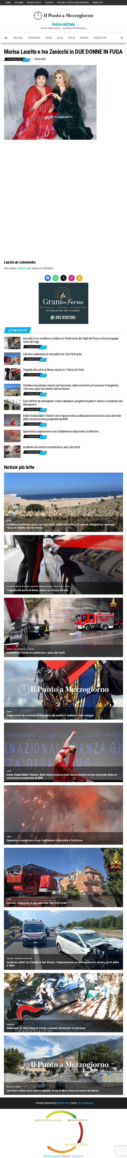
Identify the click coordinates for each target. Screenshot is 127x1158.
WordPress (63, 1103)
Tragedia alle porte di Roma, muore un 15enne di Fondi (53, 369)
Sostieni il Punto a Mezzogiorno (73, 2)
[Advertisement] (63, 162)
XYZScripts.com (78, 1156)
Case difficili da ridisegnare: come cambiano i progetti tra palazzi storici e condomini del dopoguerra (72, 402)
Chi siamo (19, 2)
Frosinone (34, 37)
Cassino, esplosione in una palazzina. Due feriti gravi (52, 354)
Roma (48, 37)
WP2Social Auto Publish (52, 1156)
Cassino (18, 37)
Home (8, 2)
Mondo (84, 37)
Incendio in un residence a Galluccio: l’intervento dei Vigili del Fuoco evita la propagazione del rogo (71, 340)
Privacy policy (34, 2)
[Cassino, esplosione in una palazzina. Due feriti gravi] (12, 358)
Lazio (60, 37)
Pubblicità (97, 2)
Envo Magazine (85, 1103)
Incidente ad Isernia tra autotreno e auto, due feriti (51, 447)
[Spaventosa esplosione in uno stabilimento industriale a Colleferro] (12, 435)
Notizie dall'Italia (63, 24)
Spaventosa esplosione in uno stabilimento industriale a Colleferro (60, 431)
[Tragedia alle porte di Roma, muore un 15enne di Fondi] (12, 374)
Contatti (49, 2)
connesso (22, 268)
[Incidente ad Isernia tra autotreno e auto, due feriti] (12, 451)
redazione (40, 59)
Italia (71, 37)
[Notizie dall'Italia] (6, 38)
